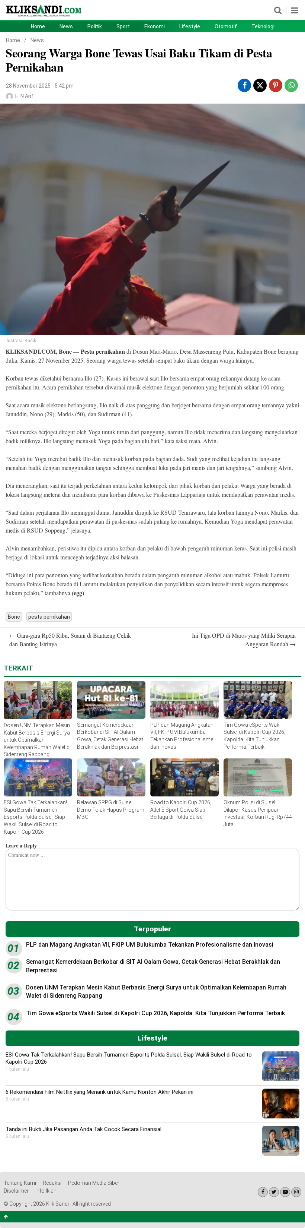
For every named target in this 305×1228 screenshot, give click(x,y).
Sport (123, 26)
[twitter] (260, 86)
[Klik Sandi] (44, 16)
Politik (94, 26)
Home (38, 26)
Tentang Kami (20, 1183)
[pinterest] (275, 85)
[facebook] (245, 85)
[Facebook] (263, 1192)
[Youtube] (285, 1192)
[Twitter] (274, 1192)
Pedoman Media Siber (93, 1183)
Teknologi (262, 26)
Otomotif (226, 26)
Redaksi (52, 1183)
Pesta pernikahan (103, 351)
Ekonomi (154, 26)
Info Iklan (46, 1191)
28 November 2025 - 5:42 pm (40, 86)
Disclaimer (16, 1191)
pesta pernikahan (49, 617)
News (66, 26)
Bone (66, 351)
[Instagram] (296, 1192)
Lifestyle (189, 26)
